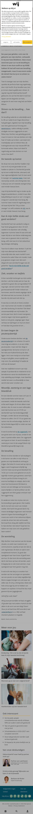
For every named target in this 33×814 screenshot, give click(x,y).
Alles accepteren (27, 42)
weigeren (5, 42)
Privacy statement (6, 36)
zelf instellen (16, 42)
